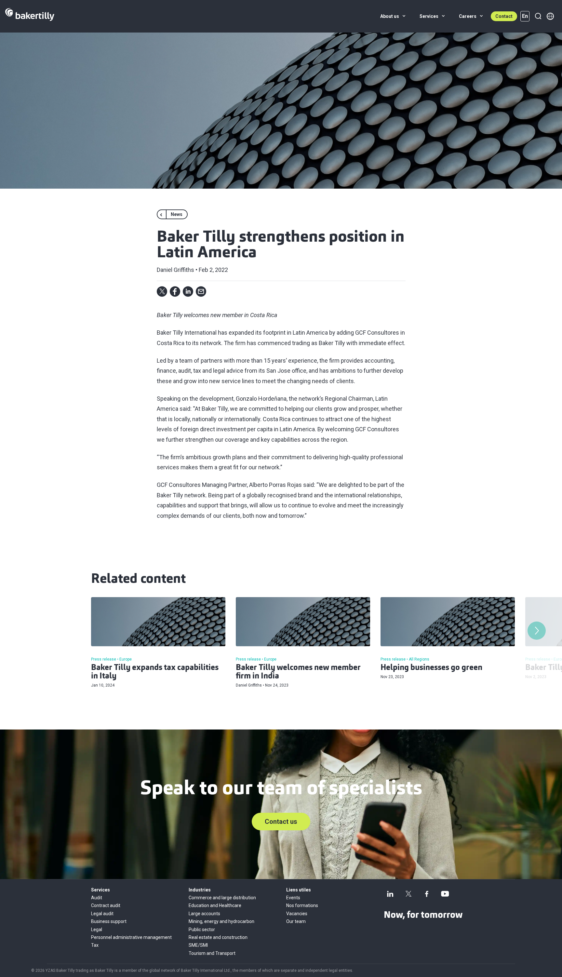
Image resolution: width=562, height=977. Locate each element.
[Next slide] (537, 631)
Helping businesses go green (431, 668)
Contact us (281, 821)
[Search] (538, 16)
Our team (296, 921)
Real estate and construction (218, 937)
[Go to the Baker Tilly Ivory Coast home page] (29, 16)
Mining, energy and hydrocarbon (221, 921)
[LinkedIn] (390, 893)
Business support (109, 921)
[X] (408, 893)
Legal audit (102, 913)
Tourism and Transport (212, 953)
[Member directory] (550, 16)
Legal (96, 929)
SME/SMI (198, 945)
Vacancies (296, 913)
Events (293, 897)
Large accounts (204, 913)
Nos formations (302, 905)
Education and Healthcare (215, 905)
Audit (96, 897)
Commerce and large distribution (222, 897)
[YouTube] (444, 893)
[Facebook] (426, 893)
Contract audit (105, 905)
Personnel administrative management (131, 937)
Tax (95, 945)
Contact (504, 16)
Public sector (202, 929)
